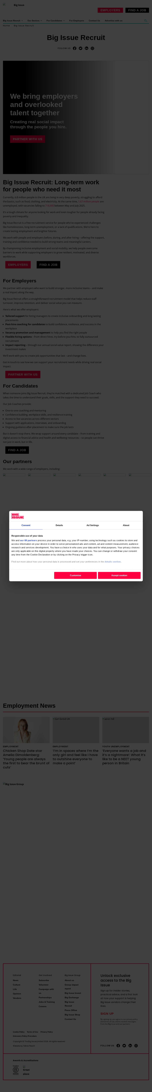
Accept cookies (119, 575)
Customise (75, 575)
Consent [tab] (26, 525)
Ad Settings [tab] (93, 525)
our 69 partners (28, 540)
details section (113, 561)
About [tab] (126, 525)
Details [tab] (59, 525)
